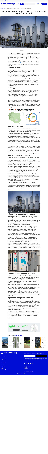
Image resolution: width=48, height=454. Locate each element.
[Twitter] (28, 364)
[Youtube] (33, 364)
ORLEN (4, 8)
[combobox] (29, 4)
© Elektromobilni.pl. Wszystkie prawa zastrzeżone (24, 373)
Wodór (21, 335)
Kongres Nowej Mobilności (28, 371)
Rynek (18, 335)
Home (1, 8)
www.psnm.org (3, 362)
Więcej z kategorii (11, 335)
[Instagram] (26, 364)
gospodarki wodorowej (31, 159)
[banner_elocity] (24, 331)
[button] (20, 50)
